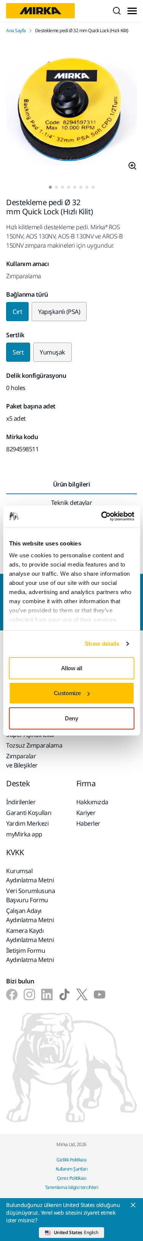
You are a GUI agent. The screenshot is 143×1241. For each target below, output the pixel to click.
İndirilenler (20, 802)
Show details (102, 643)
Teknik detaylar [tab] (71, 502)
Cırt (17, 311)
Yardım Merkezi (27, 823)
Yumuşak (52, 352)
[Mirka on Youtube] (99, 994)
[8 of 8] (93, 187)
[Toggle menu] (132, 11)
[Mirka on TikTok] (64, 994)
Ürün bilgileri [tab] (71, 484)
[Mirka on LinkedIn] (47, 994)
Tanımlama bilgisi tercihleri (71, 1187)
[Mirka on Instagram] (29, 994)
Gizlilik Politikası (71, 1159)
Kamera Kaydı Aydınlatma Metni (30, 935)
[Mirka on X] (82, 994)
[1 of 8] (50, 187)
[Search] (116, 10)
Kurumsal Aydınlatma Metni (30, 875)
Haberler (88, 823)
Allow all (71, 668)
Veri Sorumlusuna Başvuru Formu (30, 895)
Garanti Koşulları (28, 812)
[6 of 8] (80, 187)
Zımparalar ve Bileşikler (22, 760)
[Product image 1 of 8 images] (71, 109)
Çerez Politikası (71, 1178)
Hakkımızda (92, 802)
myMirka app (24, 834)
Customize (67, 693)
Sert (18, 352)
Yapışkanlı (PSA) (59, 311)
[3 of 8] (62, 187)
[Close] (133, 1205)
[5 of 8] (74, 187)
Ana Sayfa (16, 31)
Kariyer (86, 812)
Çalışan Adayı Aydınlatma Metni (30, 915)
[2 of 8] (56, 187)
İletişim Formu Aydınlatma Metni (30, 955)
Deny (71, 718)
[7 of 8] (86, 187)
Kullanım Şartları (72, 1169)
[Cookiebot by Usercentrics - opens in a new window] (101, 516)
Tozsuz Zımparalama (34, 745)
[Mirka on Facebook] (12, 994)
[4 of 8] (68, 187)
